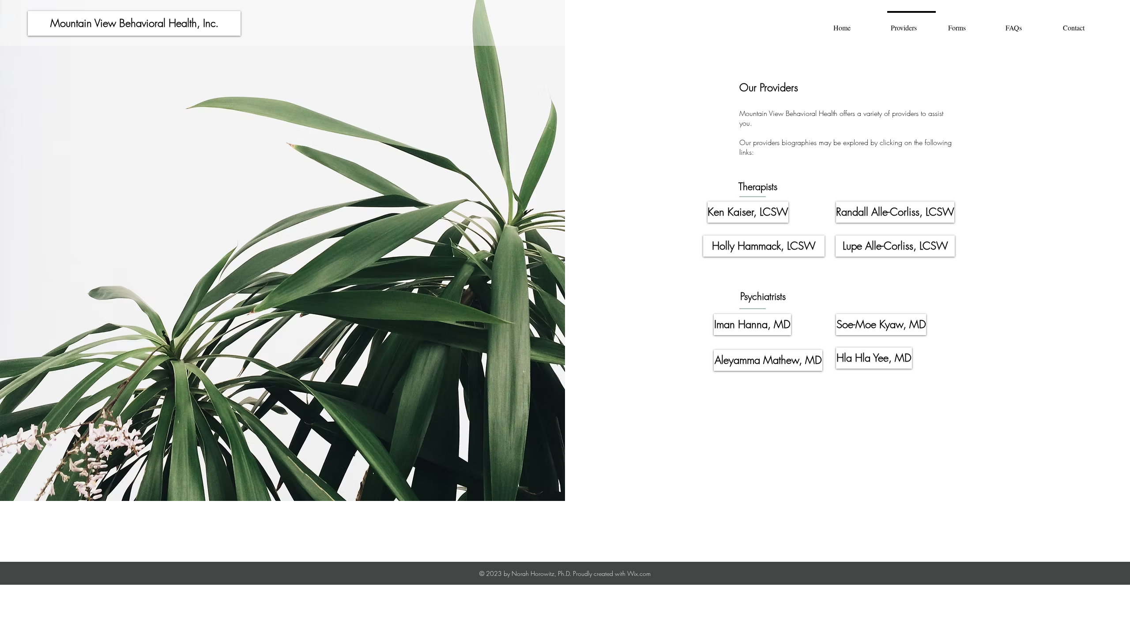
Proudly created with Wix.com (612, 573)
